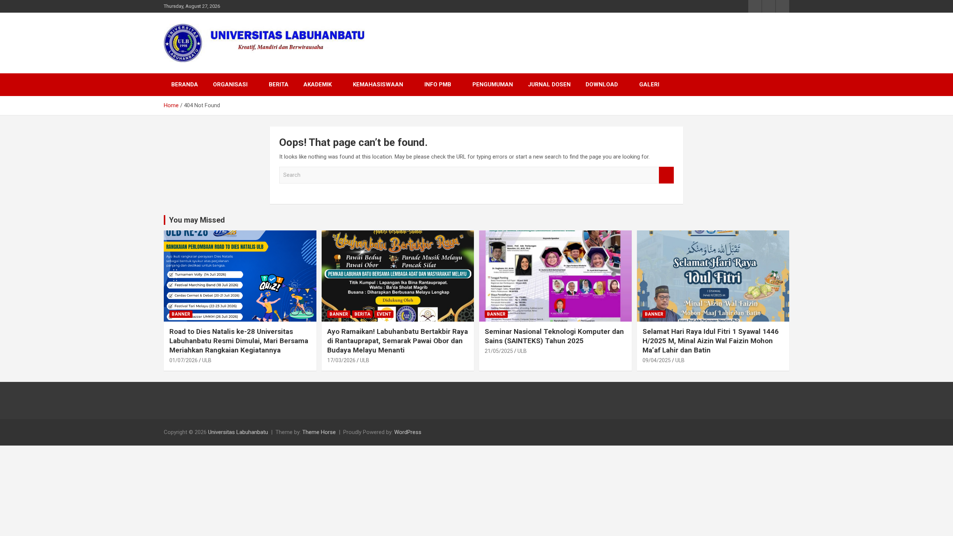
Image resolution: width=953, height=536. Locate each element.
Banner (181, 314)
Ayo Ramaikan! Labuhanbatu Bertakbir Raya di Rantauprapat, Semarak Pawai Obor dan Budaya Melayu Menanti (397, 340)
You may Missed (197, 220)
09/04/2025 (657, 360)
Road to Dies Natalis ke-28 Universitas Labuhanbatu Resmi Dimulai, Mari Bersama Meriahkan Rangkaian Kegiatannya (238, 340)
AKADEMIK (317, 84)
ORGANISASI (230, 84)
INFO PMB (437, 84)
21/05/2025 (499, 351)
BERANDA (184, 84)
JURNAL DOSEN (549, 84)
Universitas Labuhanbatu (238, 432)
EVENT (384, 314)
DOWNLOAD (602, 84)
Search (666, 175)
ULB (206, 360)
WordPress (407, 432)
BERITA (279, 84)
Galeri (649, 84)
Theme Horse (319, 432)
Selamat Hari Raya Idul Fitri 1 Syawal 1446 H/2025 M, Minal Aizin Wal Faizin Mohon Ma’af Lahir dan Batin (711, 340)
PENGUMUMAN (492, 84)
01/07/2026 (183, 360)
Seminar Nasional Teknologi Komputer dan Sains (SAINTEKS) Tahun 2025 (554, 336)
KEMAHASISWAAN (378, 84)
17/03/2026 (341, 360)
